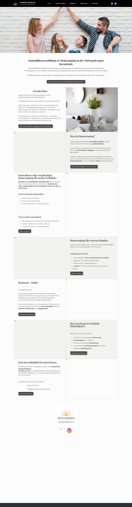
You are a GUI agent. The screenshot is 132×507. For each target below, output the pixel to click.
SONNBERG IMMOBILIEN (27, 2)
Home (49, 3)
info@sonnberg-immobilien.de (38, 389)
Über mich (83, 3)
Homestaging (60, 3)
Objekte (73, 3)
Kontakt (95, 3)
